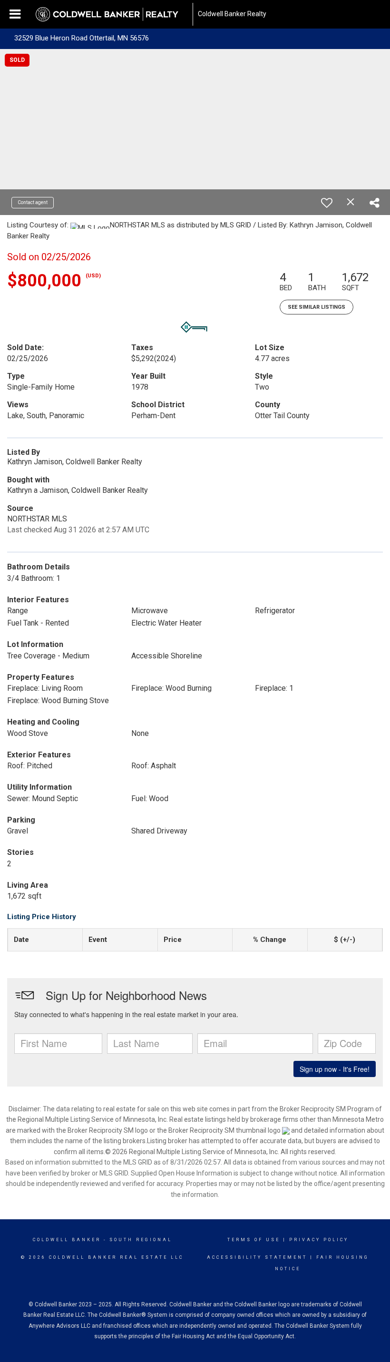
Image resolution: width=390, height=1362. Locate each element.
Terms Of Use (253, 1239)
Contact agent (33, 202)
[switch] (327, 202)
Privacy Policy (319, 1239)
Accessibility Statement (257, 1257)
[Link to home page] (112, 14)
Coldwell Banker (67, 1239)
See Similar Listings (316, 307)
